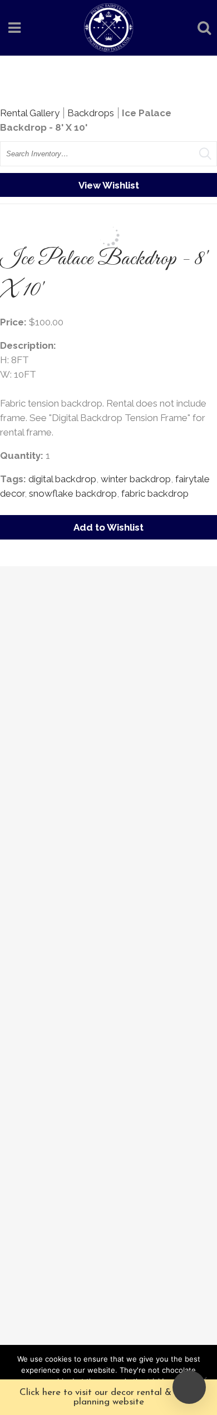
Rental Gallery (30, 112)
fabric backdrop (155, 493)
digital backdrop (62, 478)
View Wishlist (108, 185)
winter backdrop (136, 478)
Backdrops (90, 112)
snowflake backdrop (73, 493)
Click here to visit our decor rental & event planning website (108, 1397)
